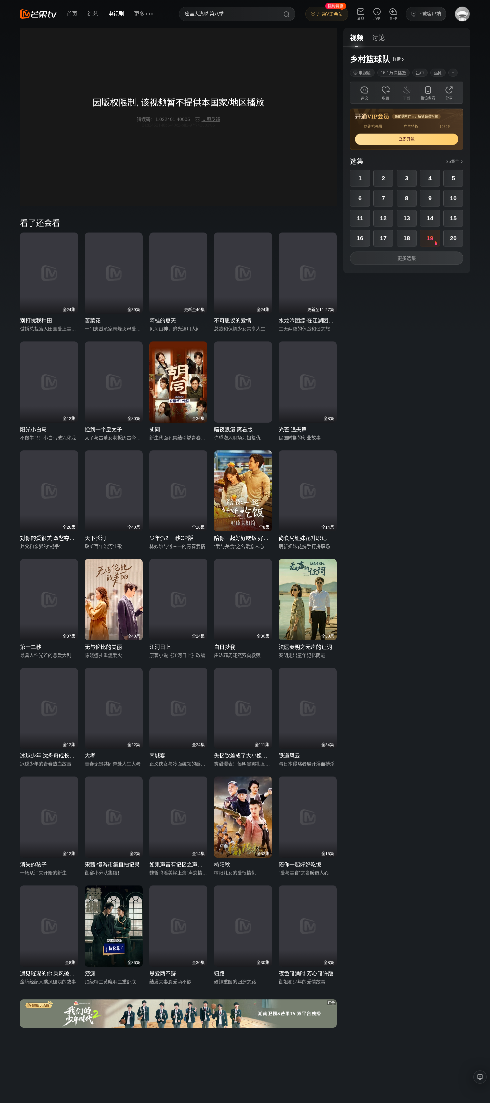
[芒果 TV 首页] (38, 14)
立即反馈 (211, 119)
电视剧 (116, 14)
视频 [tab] (356, 38)
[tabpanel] (406, 160)
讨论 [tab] (378, 38)
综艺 (92, 14)
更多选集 (406, 258)
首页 (72, 14)
